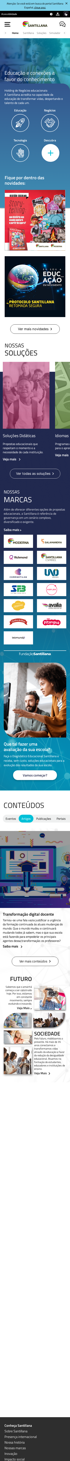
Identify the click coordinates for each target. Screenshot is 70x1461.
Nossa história (14, 1442)
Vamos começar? (35, 775)
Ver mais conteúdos (33, 961)
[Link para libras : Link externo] (66, 14)
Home (15, 33)
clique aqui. (40, 7)
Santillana (28, 33)
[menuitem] (9, 14)
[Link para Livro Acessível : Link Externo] (21, 14)
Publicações (43, 818)
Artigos (26, 818)
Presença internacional (20, 1436)
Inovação (10, 1453)
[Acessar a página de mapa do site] (58, 14)
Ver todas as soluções (33, 474)
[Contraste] (51, 14)
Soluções (41, 33)
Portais (61, 818)
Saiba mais (11, 529)
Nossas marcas (15, 1448)
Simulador (54, 33)
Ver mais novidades (33, 329)
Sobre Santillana (15, 1431)
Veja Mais (23, 1008)
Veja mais (10, 459)
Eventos (11, 818)
